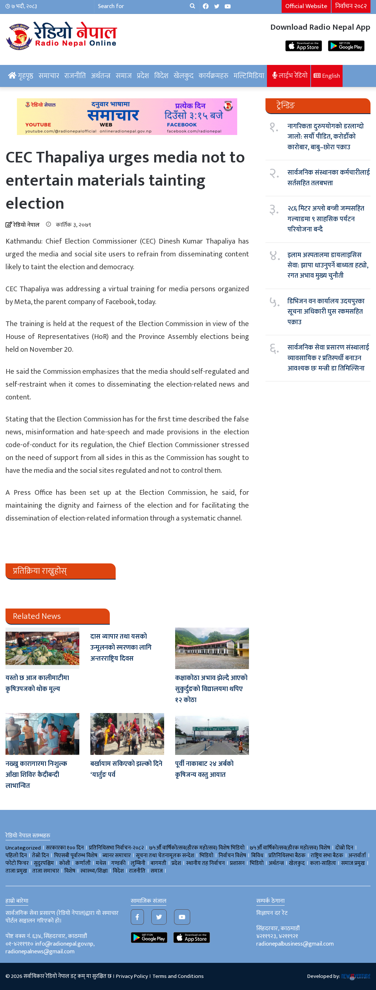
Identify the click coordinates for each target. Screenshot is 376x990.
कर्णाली (83, 863)
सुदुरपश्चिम (44, 863)
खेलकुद (184, 76)
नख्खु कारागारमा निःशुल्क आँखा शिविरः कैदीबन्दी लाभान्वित (36, 775)
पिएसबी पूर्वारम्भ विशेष (75, 855)
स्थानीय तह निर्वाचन (205, 863)
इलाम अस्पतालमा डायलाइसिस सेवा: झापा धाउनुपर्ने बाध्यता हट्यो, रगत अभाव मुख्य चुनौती (328, 266)
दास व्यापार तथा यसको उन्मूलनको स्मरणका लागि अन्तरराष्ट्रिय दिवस (121, 647)
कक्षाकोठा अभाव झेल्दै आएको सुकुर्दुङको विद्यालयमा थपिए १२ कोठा (211, 689)
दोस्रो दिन (344, 848)
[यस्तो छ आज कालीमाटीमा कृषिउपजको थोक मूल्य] (42, 648)
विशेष (69, 871)
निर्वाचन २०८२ (351, 6)
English (330, 76)
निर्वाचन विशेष (232, 855)
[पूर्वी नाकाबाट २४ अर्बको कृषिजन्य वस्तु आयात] (212, 734)
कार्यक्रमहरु (213, 76)
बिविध (257, 855)
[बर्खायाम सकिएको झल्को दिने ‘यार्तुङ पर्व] (127, 734)
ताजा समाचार (45, 871)
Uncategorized (23, 848)
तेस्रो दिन (40, 855)
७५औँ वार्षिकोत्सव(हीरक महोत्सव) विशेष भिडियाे (197, 848)
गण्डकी (118, 863)
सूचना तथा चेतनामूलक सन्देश (165, 855)
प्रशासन (237, 863)
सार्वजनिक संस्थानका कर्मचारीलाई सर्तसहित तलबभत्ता (329, 178)
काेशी (64, 863)
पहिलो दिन (16, 855)
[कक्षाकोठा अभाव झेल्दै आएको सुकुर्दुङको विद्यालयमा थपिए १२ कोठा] (212, 648)
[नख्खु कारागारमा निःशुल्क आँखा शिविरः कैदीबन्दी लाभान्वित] (42, 734)
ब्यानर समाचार (116, 855)
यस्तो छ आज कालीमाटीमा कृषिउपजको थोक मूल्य (37, 684)
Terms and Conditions (178, 976)
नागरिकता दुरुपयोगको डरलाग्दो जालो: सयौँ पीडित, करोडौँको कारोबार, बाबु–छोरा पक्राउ (326, 137)
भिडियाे (206, 855)
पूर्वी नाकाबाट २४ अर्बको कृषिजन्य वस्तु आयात (204, 770)
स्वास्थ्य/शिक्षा (94, 871)
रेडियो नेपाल (26, 225)
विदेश (161, 76)
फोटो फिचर (17, 863)
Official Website (306, 6)
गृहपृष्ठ (25, 76)
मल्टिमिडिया (249, 76)
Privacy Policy (132, 976)
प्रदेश (143, 76)
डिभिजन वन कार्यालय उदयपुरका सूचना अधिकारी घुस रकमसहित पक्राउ (326, 312)
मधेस (101, 863)
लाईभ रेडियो (292, 75)
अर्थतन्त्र (101, 76)
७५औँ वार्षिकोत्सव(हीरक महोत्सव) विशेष (290, 848)
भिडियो (257, 863)
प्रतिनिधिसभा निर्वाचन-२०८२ (116, 848)
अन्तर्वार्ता (357, 855)
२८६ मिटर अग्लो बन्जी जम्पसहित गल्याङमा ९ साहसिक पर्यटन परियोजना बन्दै (326, 219)
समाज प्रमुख (353, 863)
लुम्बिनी (138, 863)
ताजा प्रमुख (16, 871)
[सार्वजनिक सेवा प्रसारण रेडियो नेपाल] (63, 34)
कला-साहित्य (323, 863)
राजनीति (75, 76)
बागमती (158, 863)
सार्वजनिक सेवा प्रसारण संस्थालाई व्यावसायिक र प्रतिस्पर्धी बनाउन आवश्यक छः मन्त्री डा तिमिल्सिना (328, 358)
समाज (124, 76)
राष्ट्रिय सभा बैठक (327, 855)
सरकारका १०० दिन (65, 848)
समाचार (49, 76)
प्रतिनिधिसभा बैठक (287, 855)
